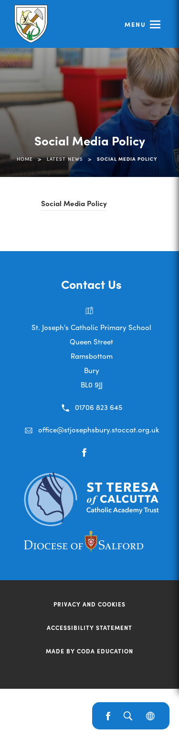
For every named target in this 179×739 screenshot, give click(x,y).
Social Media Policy (74, 204)
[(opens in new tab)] (91, 523)
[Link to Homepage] (32, 24)
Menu (135, 24)
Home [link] (25, 158)
